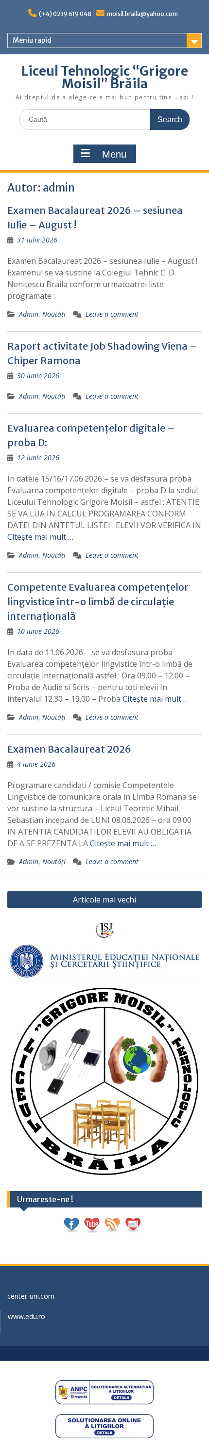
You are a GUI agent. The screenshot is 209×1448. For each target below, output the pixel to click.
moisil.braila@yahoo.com (142, 13)
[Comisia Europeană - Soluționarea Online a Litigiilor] (104, 1426)
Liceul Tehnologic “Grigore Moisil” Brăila (104, 77)
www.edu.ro (26, 1316)
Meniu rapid (32, 40)
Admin (28, 314)
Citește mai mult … (40, 536)
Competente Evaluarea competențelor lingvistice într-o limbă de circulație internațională (98, 601)
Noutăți (54, 314)
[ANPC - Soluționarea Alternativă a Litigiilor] (104, 1392)
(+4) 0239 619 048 (65, 13)
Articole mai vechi (104, 899)
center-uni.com (30, 1296)
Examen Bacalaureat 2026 (69, 749)
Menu (114, 154)
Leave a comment (112, 314)
